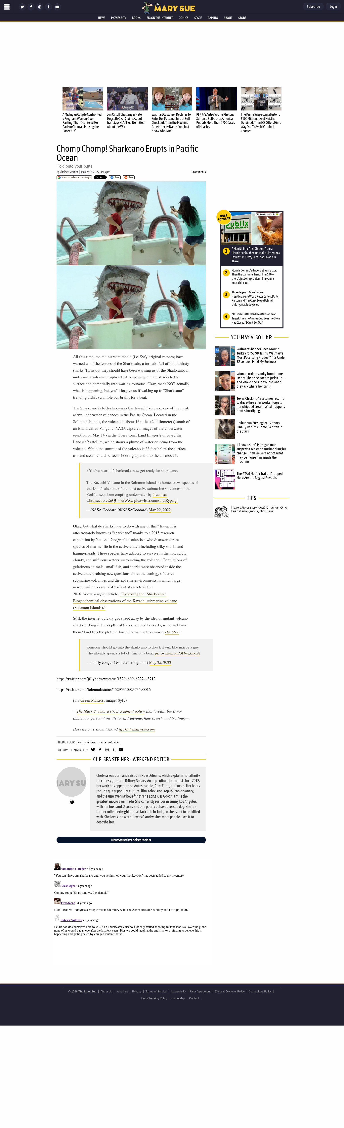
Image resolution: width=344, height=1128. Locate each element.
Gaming (213, 18)
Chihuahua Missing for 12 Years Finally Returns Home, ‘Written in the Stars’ (259, 427)
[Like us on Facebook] (31, 9)
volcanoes (114, 742)
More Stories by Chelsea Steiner (131, 840)
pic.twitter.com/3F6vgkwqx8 (177, 653)
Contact (194, 998)
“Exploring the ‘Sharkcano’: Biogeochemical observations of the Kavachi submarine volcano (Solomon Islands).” (125, 600)
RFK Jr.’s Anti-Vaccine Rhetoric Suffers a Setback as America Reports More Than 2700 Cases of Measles (215, 120)
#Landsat (159, 494)
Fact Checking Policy (154, 998)
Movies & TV (118, 18)
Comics (183, 18)
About (228, 18)
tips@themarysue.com (137, 728)
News (101, 18)
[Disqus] (132, 911)
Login (333, 6)
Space (198, 18)
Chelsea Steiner (69, 172)
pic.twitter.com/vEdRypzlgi (156, 500)
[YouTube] (57, 9)
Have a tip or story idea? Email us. (255, 507)
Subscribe (313, 6)
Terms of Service (156, 991)
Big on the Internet (160, 18)
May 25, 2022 (160, 662)
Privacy (136, 991)
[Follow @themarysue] (22, 9)
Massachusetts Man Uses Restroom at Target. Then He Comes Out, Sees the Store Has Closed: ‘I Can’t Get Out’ (256, 318)
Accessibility (178, 991)
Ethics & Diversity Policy (230, 991)
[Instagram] (39, 9)
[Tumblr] (48, 9)
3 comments (198, 171)
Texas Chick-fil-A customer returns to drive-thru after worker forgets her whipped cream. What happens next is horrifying (261, 404)
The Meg (172, 631)
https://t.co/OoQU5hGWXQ (111, 500)
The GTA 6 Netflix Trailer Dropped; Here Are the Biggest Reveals (260, 475)
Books (136, 18)
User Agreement (200, 991)
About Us (106, 991)
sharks (102, 742)
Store (242, 18)
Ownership (178, 998)
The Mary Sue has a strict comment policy (111, 711)
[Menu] (7, 7)
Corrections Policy (260, 991)
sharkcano (91, 742)
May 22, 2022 (160, 509)
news (80, 742)
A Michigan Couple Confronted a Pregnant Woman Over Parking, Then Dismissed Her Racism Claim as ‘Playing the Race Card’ (82, 122)
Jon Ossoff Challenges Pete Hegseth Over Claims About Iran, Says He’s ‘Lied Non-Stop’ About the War (126, 120)
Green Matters (92, 700)
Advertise (122, 991)
